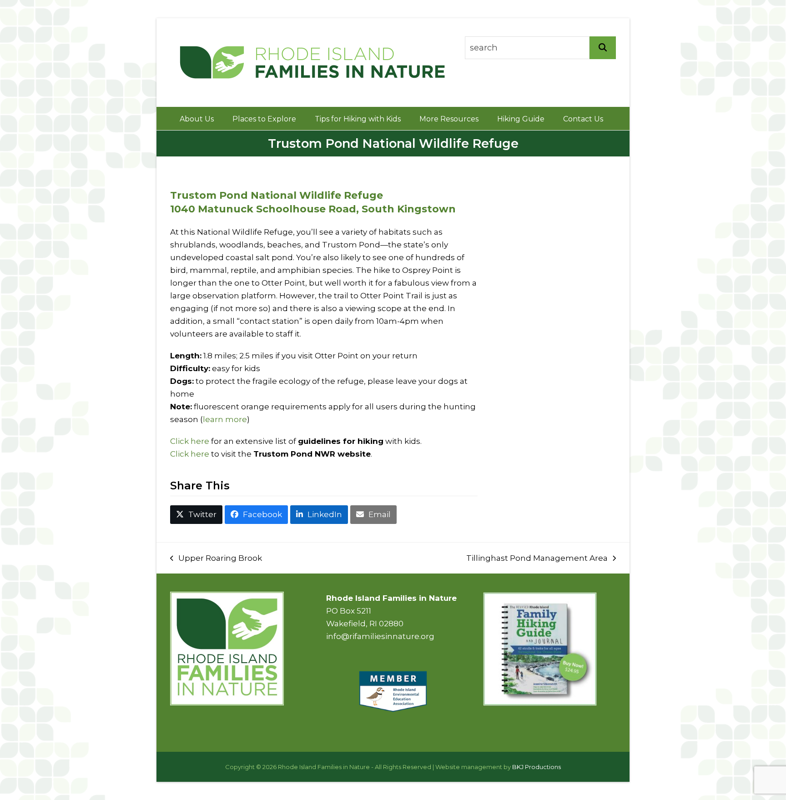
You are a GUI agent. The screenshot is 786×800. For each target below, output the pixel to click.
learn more (225, 419)
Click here (189, 441)
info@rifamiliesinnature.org (380, 636)
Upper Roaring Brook (216, 558)
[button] (196, 514)
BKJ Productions (536, 766)
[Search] (603, 47)
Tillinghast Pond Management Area (537, 558)
